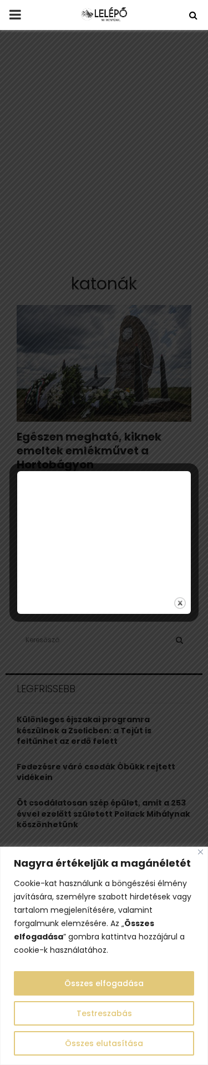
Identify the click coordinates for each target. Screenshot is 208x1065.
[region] (104, 956)
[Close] (200, 851)
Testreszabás (104, 1013)
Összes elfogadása (104, 983)
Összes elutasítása (104, 1043)
